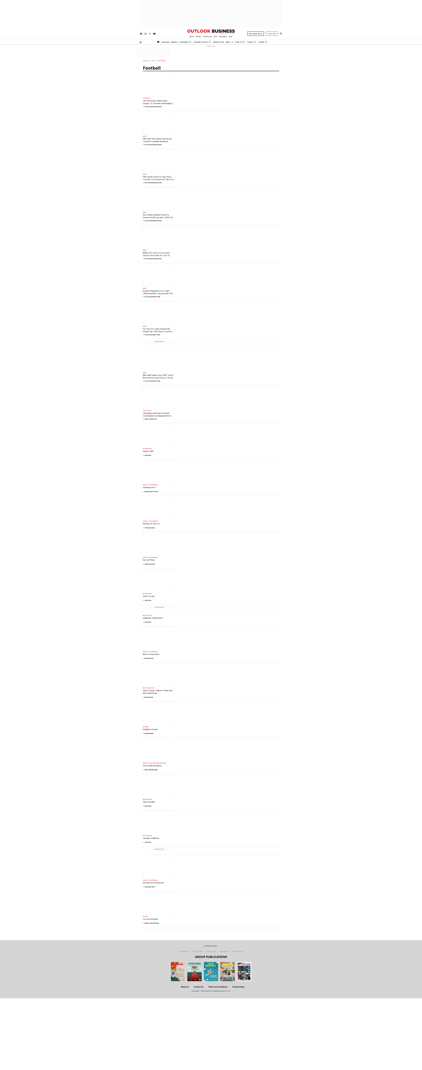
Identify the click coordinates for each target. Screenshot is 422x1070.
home (145, 61)
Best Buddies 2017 (149, 688)
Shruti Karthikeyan (152, 923)
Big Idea (145, 916)
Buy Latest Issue (255, 33)
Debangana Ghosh (151, 492)
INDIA (192, 36)
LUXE (230, 36)
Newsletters (218, 42)
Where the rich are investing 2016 (154, 763)
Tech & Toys (147, 411)
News (228, 42)
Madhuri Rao (149, 658)
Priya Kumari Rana (151, 770)
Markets (174, 42)
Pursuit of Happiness (150, 485)
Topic (152, 61)
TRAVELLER (207, 36)
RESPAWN (223, 36)
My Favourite (147, 449)
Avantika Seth (150, 887)
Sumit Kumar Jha (151, 419)
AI (232, 42)
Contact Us (198, 987)
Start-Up (238, 42)
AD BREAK (146, 727)
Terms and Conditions (217, 987)
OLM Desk (148, 455)
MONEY (198, 36)
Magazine (165, 42)
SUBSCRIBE (271, 33)
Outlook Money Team (152, 297)
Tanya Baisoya (150, 528)
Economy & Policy (201, 42)
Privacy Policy (238, 987)
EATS (215, 36)
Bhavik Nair (149, 697)
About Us (185, 987)
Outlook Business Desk (153, 107)
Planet (250, 42)
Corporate (184, 42)
